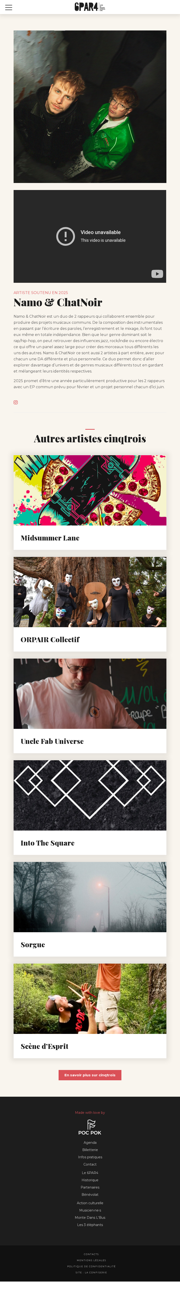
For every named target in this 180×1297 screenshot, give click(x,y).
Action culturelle (90, 1203)
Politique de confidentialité (91, 1266)
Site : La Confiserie (91, 1272)
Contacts (91, 1254)
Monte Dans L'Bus (90, 1217)
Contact (90, 1164)
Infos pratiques (90, 1157)
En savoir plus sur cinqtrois (90, 1075)
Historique (90, 1180)
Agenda (90, 1142)
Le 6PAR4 (90, 1173)
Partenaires (90, 1187)
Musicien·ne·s (90, 1210)
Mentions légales (91, 1260)
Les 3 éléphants (90, 1225)
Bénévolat (90, 1195)
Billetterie (90, 1150)
